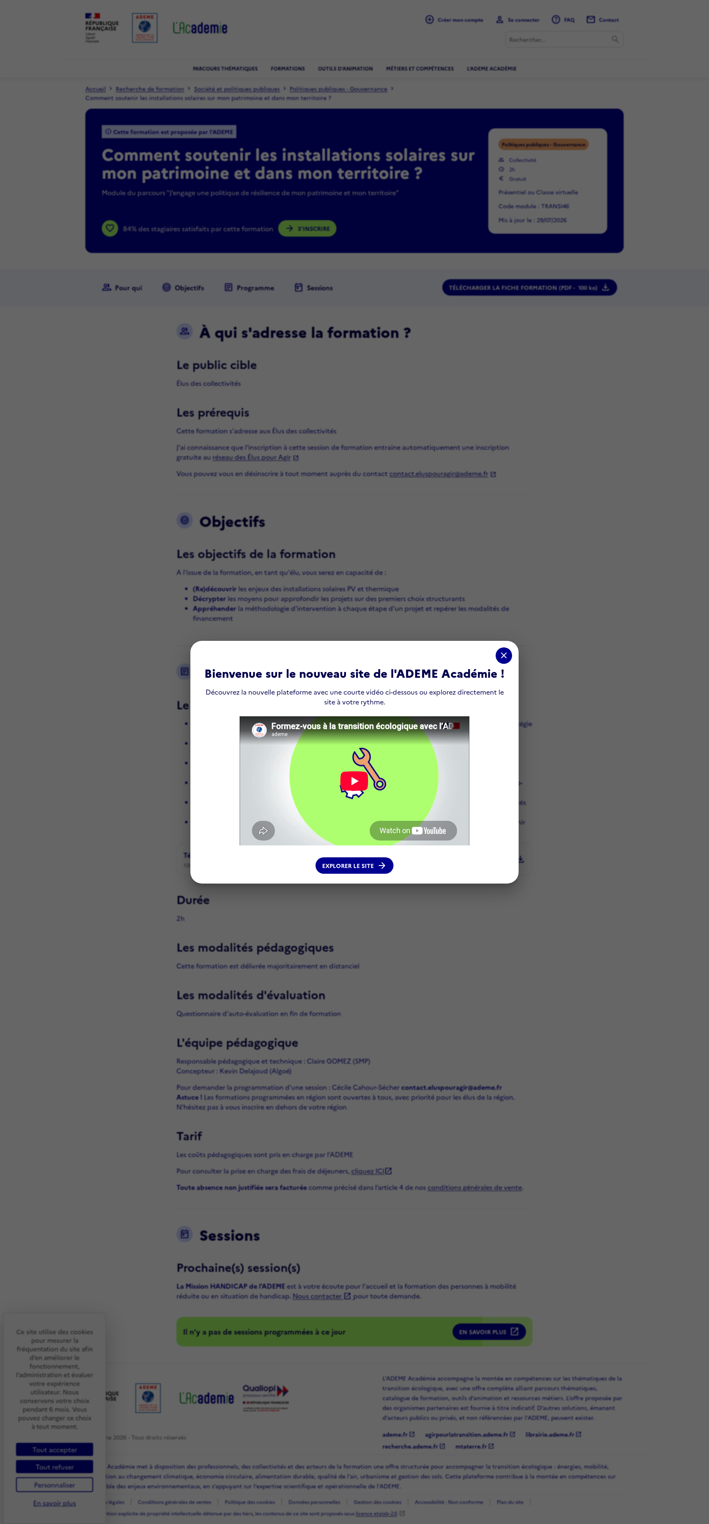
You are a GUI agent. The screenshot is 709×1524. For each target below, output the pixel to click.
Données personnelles (314, 1501)
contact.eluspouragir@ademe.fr (438, 473)
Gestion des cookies (377, 1501)
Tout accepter (54, 1449)
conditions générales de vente (475, 1186)
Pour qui (122, 287)
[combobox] (564, 39)
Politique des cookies (250, 1501)
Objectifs (183, 287)
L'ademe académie (492, 68)
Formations (288, 68)
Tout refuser (55, 1466)
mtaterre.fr (474, 1446)
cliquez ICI (372, 1170)
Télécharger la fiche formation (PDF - (530, 287)
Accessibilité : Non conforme (449, 1501)
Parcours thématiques (225, 68)
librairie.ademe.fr (554, 1434)
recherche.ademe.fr (414, 1446)
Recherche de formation (150, 88)
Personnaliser (54, 1484)
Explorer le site (354, 865)
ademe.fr (398, 1434)
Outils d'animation (345, 68)
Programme (249, 287)
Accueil (95, 88)
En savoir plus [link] (54, 1502)
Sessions (313, 287)
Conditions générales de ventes (174, 1501)
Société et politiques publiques (237, 88)
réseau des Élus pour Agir (252, 456)
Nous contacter (322, 1295)
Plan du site (510, 1501)
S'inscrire (307, 228)
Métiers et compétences (420, 68)
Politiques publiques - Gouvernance (338, 88)
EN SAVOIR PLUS (489, 1331)
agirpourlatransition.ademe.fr (470, 1434)
